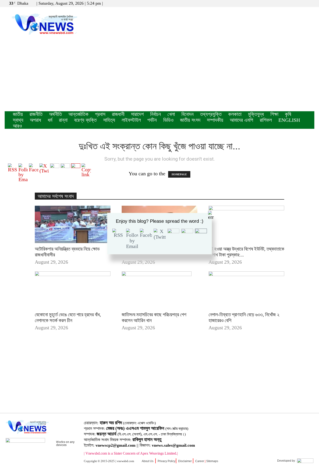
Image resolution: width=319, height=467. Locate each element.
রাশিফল (266, 120)
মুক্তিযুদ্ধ (256, 114)
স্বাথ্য (18, 120)
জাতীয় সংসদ (190, 120)
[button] (288, 3)
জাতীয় (18, 114)
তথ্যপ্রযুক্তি (211, 114)
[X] (303, 3)
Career (199, 461)
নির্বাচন (155, 114)
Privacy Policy (166, 461)
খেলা (171, 114)
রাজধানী (118, 114)
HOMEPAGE (179, 174)
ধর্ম (50, 120)
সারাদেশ (137, 114)
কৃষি (288, 114)
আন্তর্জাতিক (78, 114)
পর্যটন (152, 120)
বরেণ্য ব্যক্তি (85, 120)
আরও (17, 126)
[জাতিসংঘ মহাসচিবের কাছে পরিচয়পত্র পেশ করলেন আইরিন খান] (159, 290)
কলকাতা (234, 114)
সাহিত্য (109, 120)
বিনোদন (187, 114)
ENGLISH (289, 120)
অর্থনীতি (55, 114)
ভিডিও (168, 120)
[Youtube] (310, 3)
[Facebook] (295, 3)
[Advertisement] (159, 76)
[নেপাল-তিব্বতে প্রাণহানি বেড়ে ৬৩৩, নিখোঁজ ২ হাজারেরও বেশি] (246, 290)
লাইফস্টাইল (131, 120)
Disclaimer (185, 461)
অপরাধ (35, 120)
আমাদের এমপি (241, 120)
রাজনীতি (36, 114)
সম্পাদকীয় (215, 120)
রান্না (63, 120)
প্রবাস (100, 114)
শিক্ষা (274, 114)
